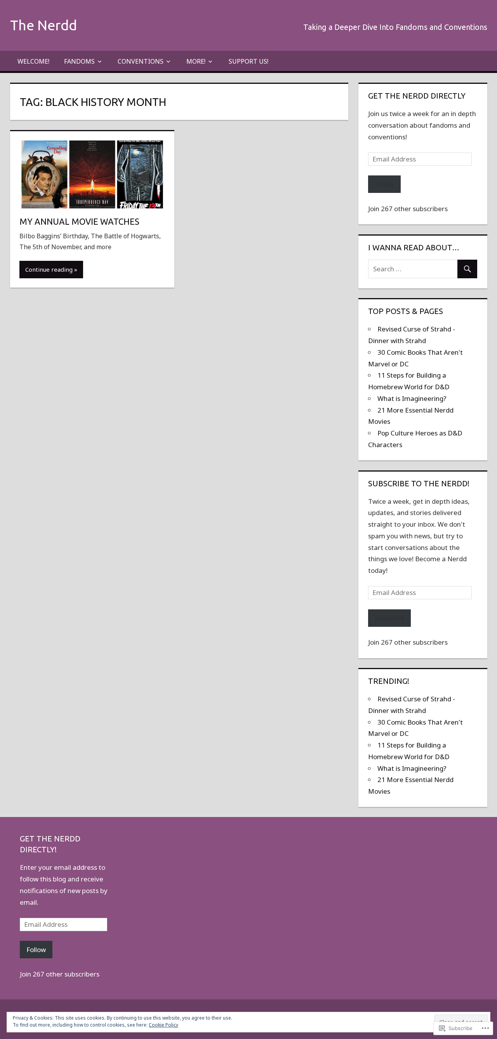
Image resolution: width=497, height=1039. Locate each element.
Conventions (140, 61)
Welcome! (33, 61)
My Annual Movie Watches (79, 221)
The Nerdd (43, 25)
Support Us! (248, 61)
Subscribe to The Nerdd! (418, 483)
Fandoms (79, 61)
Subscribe (389, 617)
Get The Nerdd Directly (417, 95)
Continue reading (49, 269)
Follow (384, 184)
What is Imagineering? (412, 398)
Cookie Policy (163, 1025)
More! (195, 61)
